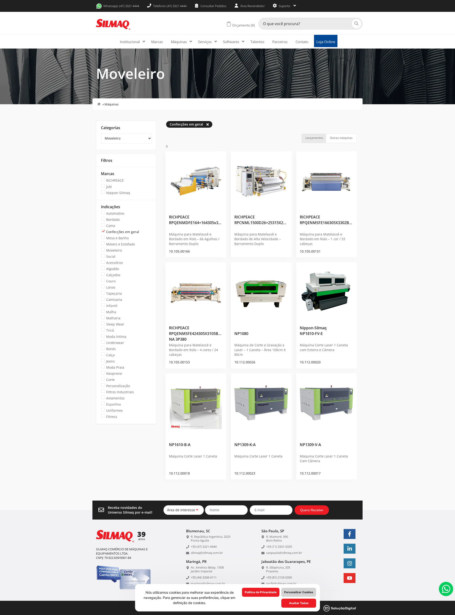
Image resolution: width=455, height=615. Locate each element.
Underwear (115, 342)
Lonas (110, 287)
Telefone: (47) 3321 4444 (169, 6)
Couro (111, 281)
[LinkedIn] (349, 549)
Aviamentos (115, 398)
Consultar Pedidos (213, 6)
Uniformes (114, 410)
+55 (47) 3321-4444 (204, 546)
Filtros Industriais (120, 392)
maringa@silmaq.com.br (208, 583)
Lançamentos (314, 138)
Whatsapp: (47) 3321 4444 (121, 6)
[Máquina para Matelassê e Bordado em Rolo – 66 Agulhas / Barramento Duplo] (196, 180)
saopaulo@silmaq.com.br (284, 553)
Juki (109, 186)
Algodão (112, 269)
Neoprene (114, 373)
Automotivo (115, 213)
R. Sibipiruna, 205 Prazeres (278, 569)
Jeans (110, 361)
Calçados (113, 275)
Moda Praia (115, 367)
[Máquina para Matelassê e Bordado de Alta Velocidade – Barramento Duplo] (261, 180)
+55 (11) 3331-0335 (279, 546)
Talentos (257, 41)
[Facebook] (349, 534)
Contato (302, 41)
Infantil (112, 305)
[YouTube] (349, 578)
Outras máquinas (341, 138)
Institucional (130, 41)
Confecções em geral (122, 232)
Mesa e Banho (117, 238)
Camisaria (114, 299)
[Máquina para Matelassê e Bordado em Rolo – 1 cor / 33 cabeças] (326, 180)
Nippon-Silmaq (118, 192)
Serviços (205, 41)
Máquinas (179, 41)
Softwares (231, 41)
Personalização (118, 386)
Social (110, 256)
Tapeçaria (114, 293)
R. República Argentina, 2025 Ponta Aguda (210, 538)
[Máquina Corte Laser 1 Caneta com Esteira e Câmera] (326, 291)
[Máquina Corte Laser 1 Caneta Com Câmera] (326, 402)
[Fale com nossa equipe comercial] (446, 589)
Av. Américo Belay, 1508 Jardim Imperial (207, 569)
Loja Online (325, 41)
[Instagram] (349, 563)
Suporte (284, 6)
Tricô (110, 330)
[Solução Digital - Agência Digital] (340, 607)
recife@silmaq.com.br (281, 583)
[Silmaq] (113, 24)
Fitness (111, 416)
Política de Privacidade (261, 592)
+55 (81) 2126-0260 (279, 577)
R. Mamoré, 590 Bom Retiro (277, 538)
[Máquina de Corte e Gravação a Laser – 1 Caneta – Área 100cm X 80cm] (261, 291)
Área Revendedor (252, 6)
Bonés (111, 349)
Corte (110, 379)
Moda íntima (116, 336)
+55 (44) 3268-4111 (204, 577)
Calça (110, 355)
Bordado (113, 219)
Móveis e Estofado (120, 244)
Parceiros (279, 41)
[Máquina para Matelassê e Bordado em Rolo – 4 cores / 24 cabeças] (196, 291)
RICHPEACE (115, 180)
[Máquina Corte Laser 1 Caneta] (196, 402)
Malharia (113, 318)
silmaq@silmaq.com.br (207, 553)
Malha (111, 312)
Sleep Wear (115, 324)
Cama (110, 225)
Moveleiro (114, 250)
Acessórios (114, 262)
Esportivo (113, 404)
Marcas (157, 41)
